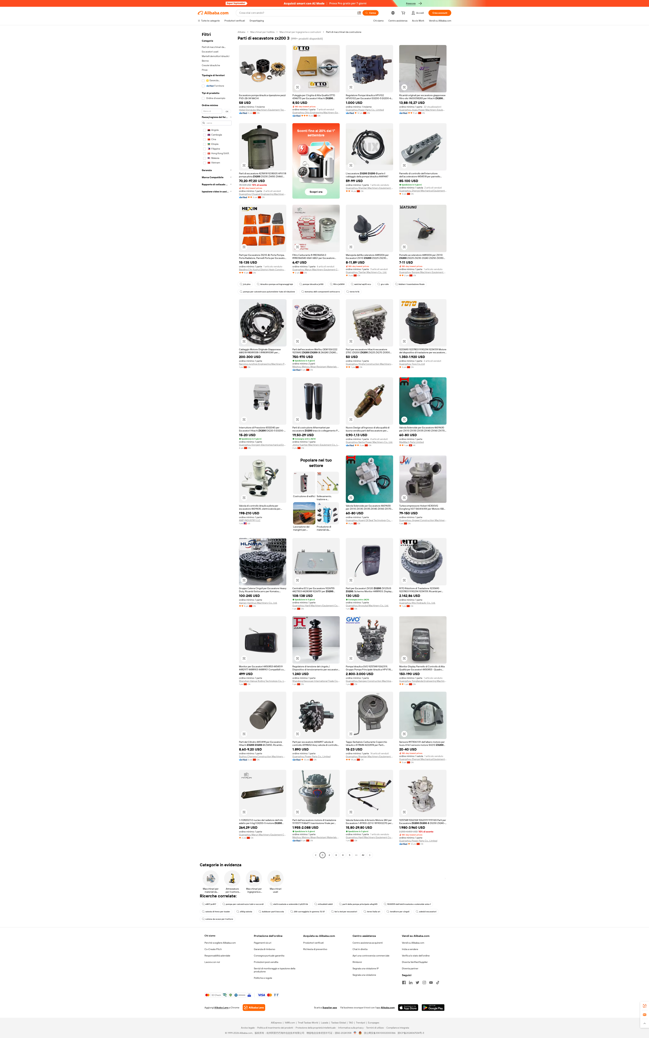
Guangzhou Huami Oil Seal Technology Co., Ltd (369, 520)
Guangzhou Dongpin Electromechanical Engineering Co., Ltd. (262, 444)
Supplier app (329, 1007)
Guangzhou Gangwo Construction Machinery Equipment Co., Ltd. (369, 681)
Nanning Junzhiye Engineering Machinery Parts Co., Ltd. (262, 364)
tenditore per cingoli (399, 911)
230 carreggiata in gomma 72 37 (309, 911)
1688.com (290, 1022)
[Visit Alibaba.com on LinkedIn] (411, 982)
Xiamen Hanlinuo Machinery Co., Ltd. (258, 602)
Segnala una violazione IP (366, 968)
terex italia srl (373, 911)
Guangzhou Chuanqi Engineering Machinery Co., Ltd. (262, 194)
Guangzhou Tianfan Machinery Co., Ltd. (366, 272)
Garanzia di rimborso (264, 949)
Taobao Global (338, 1022)
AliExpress (276, 1022)
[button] (359, 13)
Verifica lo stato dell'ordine (416, 955)
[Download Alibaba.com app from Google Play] (433, 1007)
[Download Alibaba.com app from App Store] (408, 1007)
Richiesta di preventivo (315, 949)
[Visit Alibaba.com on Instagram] (424, 982)
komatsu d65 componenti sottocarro (322, 292)
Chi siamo (210, 935)
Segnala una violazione (364, 975)
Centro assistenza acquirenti (368, 942)
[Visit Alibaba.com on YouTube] (431, 982)
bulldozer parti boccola (273, 911)
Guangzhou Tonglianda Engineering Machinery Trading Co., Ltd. (423, 681)
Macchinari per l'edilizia (262, 32)
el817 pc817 (210, 904)
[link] (644, 1005)
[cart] (403, 13)
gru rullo (385, 284)
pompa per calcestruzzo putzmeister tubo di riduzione (269, 292)
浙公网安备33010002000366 (379, 1033)
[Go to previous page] (316, 855)
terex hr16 (354, 292)
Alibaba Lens (221, 1007)
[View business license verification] (355, 1033)
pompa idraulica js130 (313, 284)
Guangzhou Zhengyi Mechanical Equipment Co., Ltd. (423, 190)
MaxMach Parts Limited (411, 442)
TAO (351, 1022)
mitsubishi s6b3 (325, 904)
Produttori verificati (313, 942)
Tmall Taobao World (308, 1022)
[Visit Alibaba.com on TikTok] (438, 982)
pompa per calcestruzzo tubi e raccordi (244, 904)
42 (363, 855)
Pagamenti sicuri (262, 942)
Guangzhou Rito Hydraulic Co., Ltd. (417, 602)
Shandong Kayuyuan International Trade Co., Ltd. (316, 681)
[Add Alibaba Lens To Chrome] (254, 1007)
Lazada (324, 1022)
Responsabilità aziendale (217, 955)
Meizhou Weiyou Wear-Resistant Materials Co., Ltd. (316, 366)
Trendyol (360, 1022)
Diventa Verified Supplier (415, 962)
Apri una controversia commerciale (371, 955)
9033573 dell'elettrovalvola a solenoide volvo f (409, 904)
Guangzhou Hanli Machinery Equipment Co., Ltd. (316, 605)
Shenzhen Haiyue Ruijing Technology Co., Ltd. (262, 681)
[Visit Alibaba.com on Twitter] (417, 982)
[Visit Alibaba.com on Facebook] (404, 982)
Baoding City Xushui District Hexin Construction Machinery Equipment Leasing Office (262, 269)
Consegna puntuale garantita (269, 955)
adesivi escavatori (427, 911)
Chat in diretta (360, 949)
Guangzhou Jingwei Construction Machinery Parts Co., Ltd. (423, 520)
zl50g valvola (246, 911)
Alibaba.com (388, 1007)
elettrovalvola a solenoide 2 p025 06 (290, 904)
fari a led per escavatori (345, 911)
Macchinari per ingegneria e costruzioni (300, 32)
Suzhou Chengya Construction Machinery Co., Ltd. (262, 756)
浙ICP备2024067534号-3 (411, 1033)
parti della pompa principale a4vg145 (359, 904)
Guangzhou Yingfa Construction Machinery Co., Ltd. (369, 364)
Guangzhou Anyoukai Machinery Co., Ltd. (367, 605)
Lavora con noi (212, 962)
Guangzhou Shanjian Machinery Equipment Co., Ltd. (369, 188)
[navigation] (217, 444)
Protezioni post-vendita (266, 962)
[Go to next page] (370, 855)
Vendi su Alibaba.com (413, 942)
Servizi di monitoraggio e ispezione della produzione (274, 970)
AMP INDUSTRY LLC (249, 520)
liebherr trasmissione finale (412, 284)
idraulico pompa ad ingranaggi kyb (276, 284)
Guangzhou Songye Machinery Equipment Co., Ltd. (423, 272)
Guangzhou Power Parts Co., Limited (365, 109)
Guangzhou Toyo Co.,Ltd (412, 364)
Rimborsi (357, 962)
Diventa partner (410, 968)
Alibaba (241, 32)
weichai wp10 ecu (362, 284)
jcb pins (246, 284)
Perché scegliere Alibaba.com (220, 942)
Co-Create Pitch (213, 949)
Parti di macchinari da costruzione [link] (343, 32)
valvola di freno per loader (217, 911)
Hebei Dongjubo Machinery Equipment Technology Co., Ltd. (262, 109)
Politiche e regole (263, 978)
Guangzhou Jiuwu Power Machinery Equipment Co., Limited (423, 109)
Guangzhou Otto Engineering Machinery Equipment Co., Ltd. (316, 112)
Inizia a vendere (410, 949)
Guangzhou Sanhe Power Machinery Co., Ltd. (369, 442)
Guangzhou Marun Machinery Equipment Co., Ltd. (316, 269)
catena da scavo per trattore (219, 919)
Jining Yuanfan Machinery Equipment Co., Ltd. (316, 444)
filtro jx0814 (338, 284)
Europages (373, 1022)
